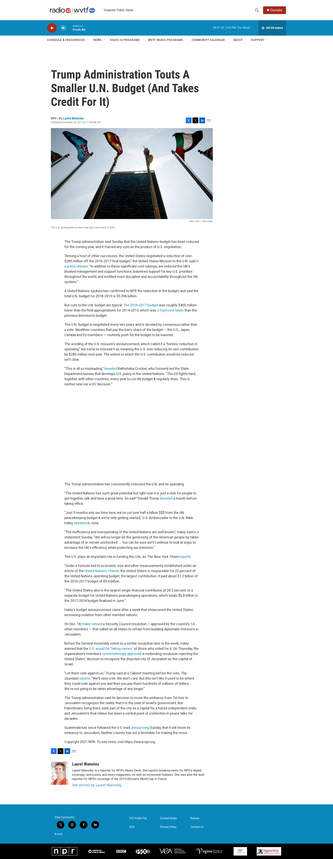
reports (185, 557)
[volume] (63, 28)
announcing (140, 728)
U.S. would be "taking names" (111, 649)
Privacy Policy (168, 827)
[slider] (69, 28)
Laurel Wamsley (73, 118)
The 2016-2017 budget (140, 305)
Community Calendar (208, 40)
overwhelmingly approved (121, 654)
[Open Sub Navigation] (88, 40)
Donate (276, 10)
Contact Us (197, 827)
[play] (52, 28)
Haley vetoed (92, 624)
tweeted (110, 369)
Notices (194, 818)
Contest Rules (168, 818)
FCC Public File (138, 818)
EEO (132, 827)
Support (258, 40)
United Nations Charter (101, 571)
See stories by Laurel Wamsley (97, 785)
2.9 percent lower (170, 310)
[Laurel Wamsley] (59, 773)
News (97, 40)
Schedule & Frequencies (66, 40)
